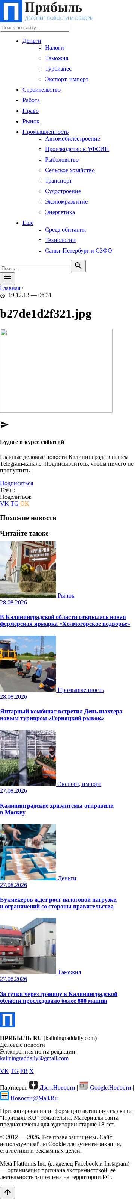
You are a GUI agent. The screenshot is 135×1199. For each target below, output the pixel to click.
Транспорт (58, 180)
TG (14, 503)
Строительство (41, 89)
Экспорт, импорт (66, 79)
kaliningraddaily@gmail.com (34, 1058)
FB (24, 1071)
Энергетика (60, 212)
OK (24, 503)
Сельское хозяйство (70, 170)
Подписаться (16, 483)
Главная (10, 288)
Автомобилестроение (72, 138)
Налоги (54, 47)
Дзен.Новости (57, 1087)
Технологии (60, 240)
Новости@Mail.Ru (34, 1098)
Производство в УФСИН (77, 149)
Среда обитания (65, 229)
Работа (31, 100)
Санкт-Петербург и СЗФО (78, 250)
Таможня (56, 58)
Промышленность (45, 132)
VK (4, 503)
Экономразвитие (66, 201)
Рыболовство (62, 159)
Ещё (27, 223)
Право (30, 110)
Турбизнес (58, 68)
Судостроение (63, 191)
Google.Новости (110, 1087)
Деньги (31, 41)
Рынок (30, 121)
